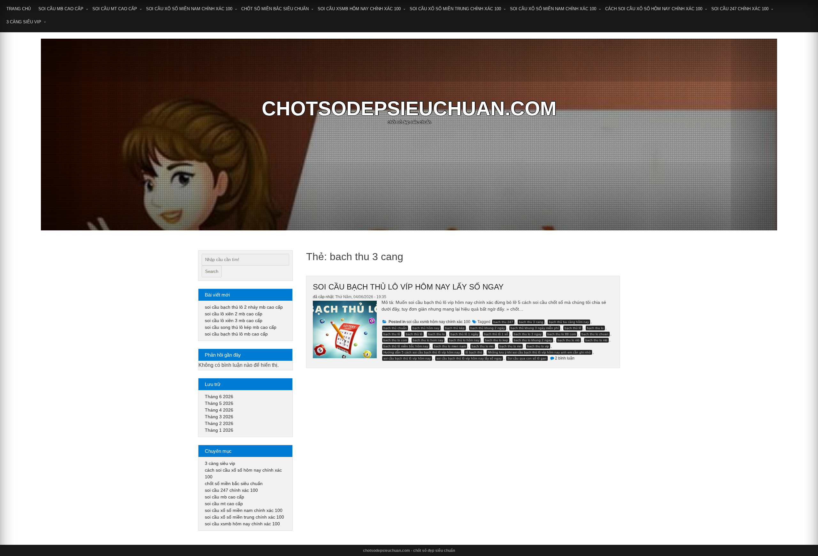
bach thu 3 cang (531, 322)
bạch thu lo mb (569, 340)
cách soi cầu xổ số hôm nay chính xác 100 (653, 8)
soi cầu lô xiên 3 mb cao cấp (233, 320)
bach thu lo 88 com (561, 334)
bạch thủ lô (573, 328)
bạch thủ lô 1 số (496, 334)
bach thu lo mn (483, 346)
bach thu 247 (503, 322)
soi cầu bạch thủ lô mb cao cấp (236, 333)
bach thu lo (436, 334)
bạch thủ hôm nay (426, 328)
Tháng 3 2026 (219, 416)
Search (211, 271)
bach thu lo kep (496, 340)
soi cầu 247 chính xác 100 (739, 8)
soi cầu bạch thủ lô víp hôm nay (407, 358)
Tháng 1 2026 (219, 430)
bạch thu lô (391, 334)
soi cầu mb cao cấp (60, 8)
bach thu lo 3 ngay (528, 334)
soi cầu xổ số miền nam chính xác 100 (189, 8)
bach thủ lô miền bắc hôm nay (405, 346)
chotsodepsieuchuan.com (409, 108)
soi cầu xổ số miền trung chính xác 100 (455, 8)
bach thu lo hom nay (428, 340)
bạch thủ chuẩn (395, 328)
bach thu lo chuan (595, 334)
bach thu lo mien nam (450, 346)
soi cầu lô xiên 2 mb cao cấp (233, 313)
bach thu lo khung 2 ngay (533, 340)
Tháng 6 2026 (219, 396)
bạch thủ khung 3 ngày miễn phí (535, 328)
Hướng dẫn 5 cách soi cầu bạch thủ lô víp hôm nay (421, 352)
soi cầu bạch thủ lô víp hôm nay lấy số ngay (408, 286)
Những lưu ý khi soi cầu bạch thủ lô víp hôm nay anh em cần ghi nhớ (539, 352)
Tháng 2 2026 (219, 423)
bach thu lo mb (596, 340)
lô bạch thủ (474, 352)
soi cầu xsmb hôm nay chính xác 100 (359, 8)
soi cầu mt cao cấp (114, 8)
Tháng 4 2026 (219, 410)
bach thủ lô (414, 334)
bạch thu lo (595, 328)
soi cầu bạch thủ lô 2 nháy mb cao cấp (244, 307)
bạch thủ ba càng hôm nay (569, 322)
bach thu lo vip (538, 346)
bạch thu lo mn (510, 346)
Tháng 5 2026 (219, 403)
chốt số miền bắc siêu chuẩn (275, 8)
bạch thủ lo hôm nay (464, 340)
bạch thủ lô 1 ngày (464, 334)
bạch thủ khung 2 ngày (487, 328)
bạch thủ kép (455, 328)
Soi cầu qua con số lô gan (526, 358)
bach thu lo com (395, 340)
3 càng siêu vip (23, 21)
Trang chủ (18, 8)
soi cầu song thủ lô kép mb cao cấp (240, 327)
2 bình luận (565, 358)
